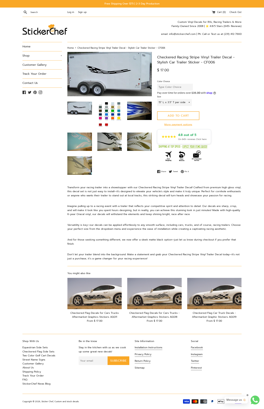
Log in (70, 12)
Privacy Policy (143, 354)
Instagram (197, 354)
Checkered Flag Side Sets (38, 351)
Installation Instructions (148, 347)
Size (159, 96)
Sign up (82, 12)
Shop (42, 56)
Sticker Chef (47, 401)
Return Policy (142, 361)
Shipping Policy (31, 372)
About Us (28, 367)
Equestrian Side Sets (35, 347)
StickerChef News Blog (36, 384)
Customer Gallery (34, 65)
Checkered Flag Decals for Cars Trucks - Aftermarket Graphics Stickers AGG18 (154, 315)
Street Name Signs (33, 360)
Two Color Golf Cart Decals (38, 355)
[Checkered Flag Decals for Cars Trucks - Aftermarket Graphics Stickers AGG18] (154, 293)
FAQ (24, 380)
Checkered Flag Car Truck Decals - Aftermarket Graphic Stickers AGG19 (214, 315)
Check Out (236, 12)
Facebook (197, 347)
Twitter (195, 361)
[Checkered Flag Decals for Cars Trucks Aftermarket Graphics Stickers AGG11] (94, 293)
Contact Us (30, 83)
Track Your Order (34, 74)
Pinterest (196, 368)
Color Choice (163, 81)
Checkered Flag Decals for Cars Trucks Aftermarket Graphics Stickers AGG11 (94, 315)
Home (26, 46)
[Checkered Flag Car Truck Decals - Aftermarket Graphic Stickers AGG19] (214, 293)
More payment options (178, 124)
